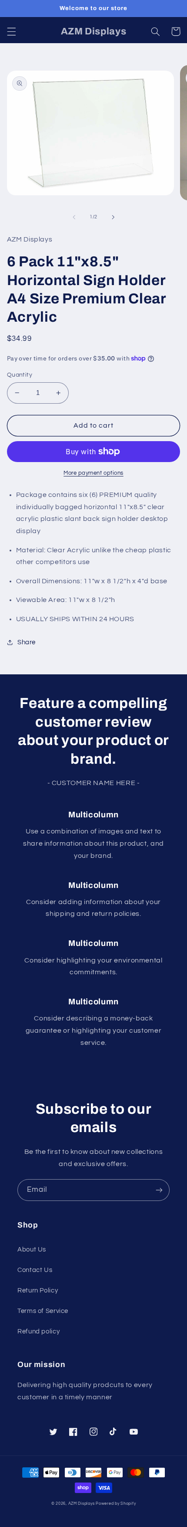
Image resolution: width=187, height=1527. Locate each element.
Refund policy (38, 1331)
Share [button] (26, 642)
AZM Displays (81, 1504)
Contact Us (34, 1270)
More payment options (93, 473)
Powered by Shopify (116, 1504)
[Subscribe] (159, 1190)
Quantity (19, 375)
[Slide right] (113, 217)
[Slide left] (73, 217)
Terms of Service (42, 1311)
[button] (11, 31)
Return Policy (37, 1290)
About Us (31, 1249)
